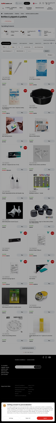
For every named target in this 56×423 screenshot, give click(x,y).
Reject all (28, 418)
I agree (45, 418)
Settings (11, 418)
